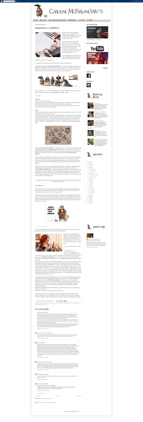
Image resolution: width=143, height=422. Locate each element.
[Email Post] (57, 300)
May (90, 185)
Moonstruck (97, 103)
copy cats (53, 302)
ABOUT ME (43, 20)
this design (78, 266)
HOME (35, 20)
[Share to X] (63, 301)
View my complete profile (92, 247)
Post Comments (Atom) (46, 398)
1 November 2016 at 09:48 (43, 390)
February (91, 190)
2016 (89, 167)
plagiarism (76, 302)
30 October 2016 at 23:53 (43, 328)
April (90, 186)
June (90, 183)
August (90, 179)
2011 (89, 202)
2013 (89, 199)
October (91, 173)
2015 (89, 195)
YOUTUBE (81, 20)
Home (58, 396)
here (74, 52)
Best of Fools (97, 130)
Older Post (78, 396)
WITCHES (89, 20)
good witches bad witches (65, 302)
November (91, 171)
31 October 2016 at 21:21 (43, 379)
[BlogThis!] (61, 301)
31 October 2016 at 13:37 (43, 369)
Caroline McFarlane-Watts (43, 333)
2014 (89, 197)
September (91, 177)
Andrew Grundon (41, 312)
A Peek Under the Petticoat (100, 111)
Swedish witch (41, 269)
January (91, 192)
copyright (57, 302)
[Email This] (60, 301)
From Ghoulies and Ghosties (100, 139)
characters (48, 302)
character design (42, 302)
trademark (45, 304)
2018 (89, 163)
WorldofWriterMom (41, 374)
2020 (89, 161)
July (90, 181)
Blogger (77, 411)
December (91, 169)
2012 (89, 201)
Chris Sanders (68, 43)
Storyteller (39, 342)
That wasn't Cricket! (98, 120)
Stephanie (45, 90)
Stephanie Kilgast (41, 383)
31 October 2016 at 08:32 (43, 357)
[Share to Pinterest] (66, 301)
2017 (89, 165)
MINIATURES (72, 20)
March (90, 188)
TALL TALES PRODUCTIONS (57, 20)
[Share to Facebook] (64, 301)
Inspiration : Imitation (93, 174)
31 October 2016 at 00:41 (43, 338)
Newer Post (38, 396)
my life (72, 302)
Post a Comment (41, 393)
